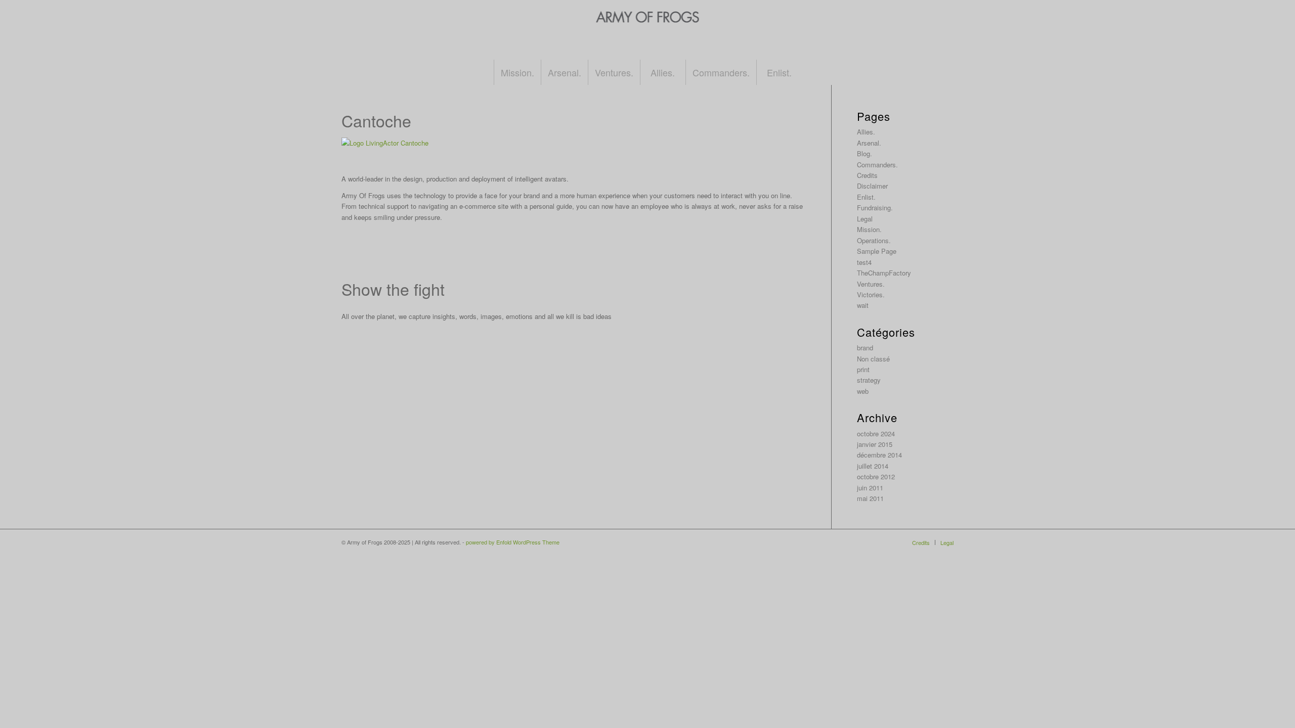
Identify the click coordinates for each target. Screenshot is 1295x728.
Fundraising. (875, 207)
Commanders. (877, 164)
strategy (869, 380)
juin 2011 (870, 487)
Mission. (869, 229)
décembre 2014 (879, 455)
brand (865, 347)
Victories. (871, 294)
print (863, 369)
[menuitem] (517, 72)
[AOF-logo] (648, 40)
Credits (867, 175)
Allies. (866, 131)
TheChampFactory (884, 273)
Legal (865, 218)
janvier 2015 (874, 444)
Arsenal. (869, 143)
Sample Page (876, 251)
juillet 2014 (872, 466)
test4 (864, 262)
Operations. (874, 240)
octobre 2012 (876, 476)
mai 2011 (870, 498)
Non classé (873, 358)
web (863, 391)
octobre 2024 (876, 433)
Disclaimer (872, 186)
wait (863, 305)
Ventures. (871, 284)
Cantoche (376, 120)
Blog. (864, 153)
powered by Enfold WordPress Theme (512, 542)
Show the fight (393, 288)
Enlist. (866, 197)
